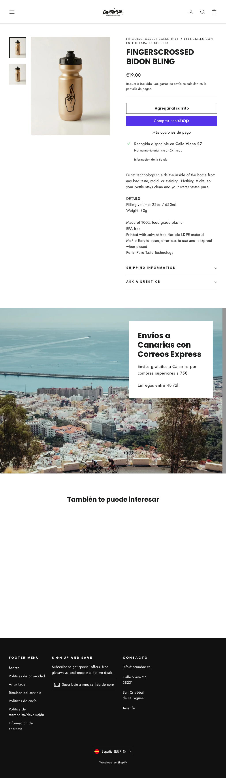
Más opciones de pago (172, 132)
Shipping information (151, 268)
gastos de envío (171, 83)
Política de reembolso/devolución (26, 712)
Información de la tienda (150, 159)
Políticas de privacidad (27, 676)
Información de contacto (21, 726)
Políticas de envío (23, 700)
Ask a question (143, 282)
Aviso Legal (18, 684)
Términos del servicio (25, 692)
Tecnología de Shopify (113, 763)
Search (14, 667)
